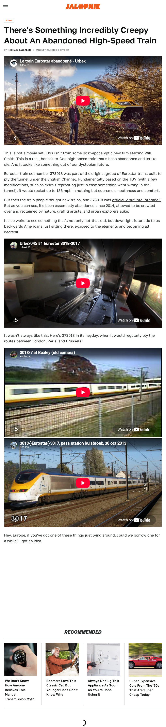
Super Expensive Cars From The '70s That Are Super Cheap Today (144, 688)
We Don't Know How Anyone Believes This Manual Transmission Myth (19, 690)
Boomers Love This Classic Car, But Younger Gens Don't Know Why (62, 687)
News (9, 20)
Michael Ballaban (20, 50)
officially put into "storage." (136, 200)
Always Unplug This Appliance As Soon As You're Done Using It (103, 687)
